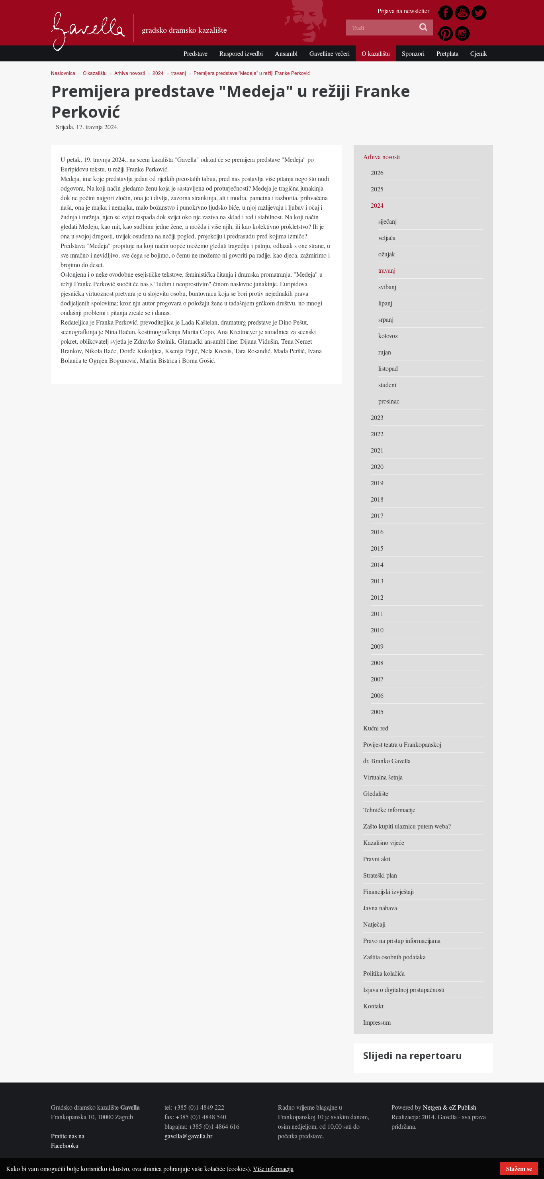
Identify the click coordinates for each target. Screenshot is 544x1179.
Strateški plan (380, 875)
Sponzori (413, 53)
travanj (178, 72)
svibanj (387, 286)
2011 (377, 613)
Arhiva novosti (129, 72)
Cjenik (478, 53)
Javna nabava (380, 907)
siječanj (387, 221)
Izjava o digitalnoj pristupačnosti (403, 989)
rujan (384, 352)
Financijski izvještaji (388, 891)
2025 (377, 189)
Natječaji (374, 924)
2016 (377, 531)
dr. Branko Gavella (387, 760)
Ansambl (286, 53)
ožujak (386, 254)
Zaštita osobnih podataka (394, 957)
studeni (387, 384)
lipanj (385, 303)
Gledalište (375, 793)
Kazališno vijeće (383, 842)
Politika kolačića (384, 973)
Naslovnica (63, 72)
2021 (377, 450)
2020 (377, 466)
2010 (377, 630)
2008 (377, 662)
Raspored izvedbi (241, 53)
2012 (377, 597)
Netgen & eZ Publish (449, 1107)
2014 (377, 564)
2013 (377, 581)
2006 (377, 695)
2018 (377, 499)
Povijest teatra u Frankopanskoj (402, 744)
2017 (377, 515)
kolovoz (388, 335)
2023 (377, 417)
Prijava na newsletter (403, 10)
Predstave (195, 53)
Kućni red (375, 728)
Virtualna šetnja (383, 777)
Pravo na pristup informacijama (401, 940)
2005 (377, 711)
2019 (377, 482)
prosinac (388, 401)
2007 (377, 679)
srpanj (385, 319)
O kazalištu (376, 53)
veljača (386, 237)
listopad (388, 368)
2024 (158, 72)
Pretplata (447, 53)
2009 (377, 646)
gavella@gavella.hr (188, 1136)
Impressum (377, 1022)
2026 (377, 172)
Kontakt (373, 1006)
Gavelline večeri (329, 53)
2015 (377, 548)
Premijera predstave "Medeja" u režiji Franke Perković (252, 72)
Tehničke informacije (389, 809)
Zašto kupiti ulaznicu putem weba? (407, 826)
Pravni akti (376, 858)
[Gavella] (88, 31)
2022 (377, 433)
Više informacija (273, 1168)
